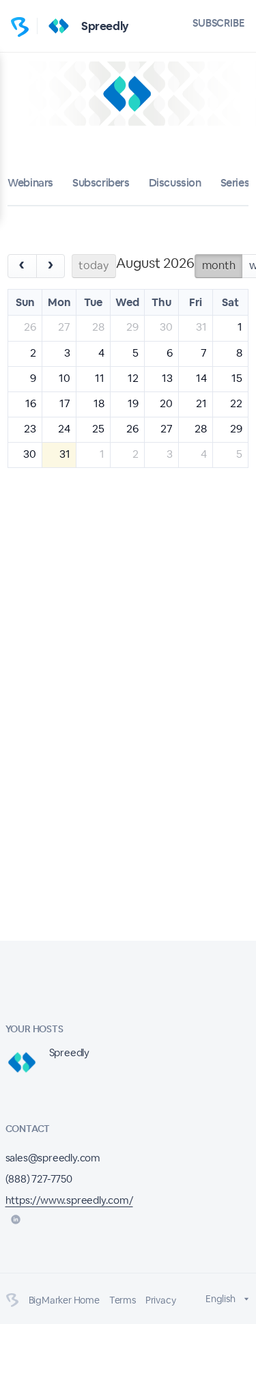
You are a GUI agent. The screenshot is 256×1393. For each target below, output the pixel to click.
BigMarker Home (64, 1300)
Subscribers (101, 183)
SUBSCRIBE (219, 22)
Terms (122, 1300)
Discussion (175, 183)
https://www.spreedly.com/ (69, 1200)
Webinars (30, 183)
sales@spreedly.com (52, 1157)
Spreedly (105, 25)
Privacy (160, 1300)
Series (235, 183)
